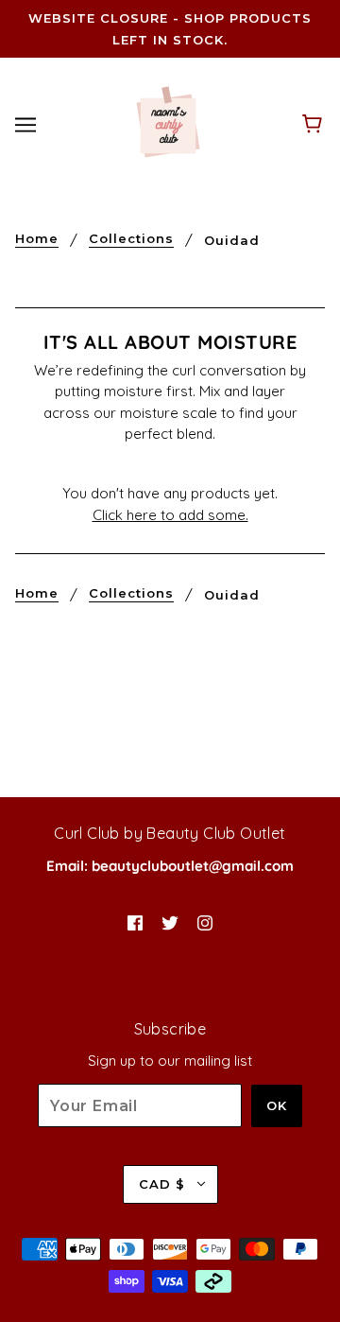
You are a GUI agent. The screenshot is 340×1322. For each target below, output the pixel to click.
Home (37, 239)
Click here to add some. (170, 515)
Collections (131, 239)
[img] (135, 921)
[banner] (168, 122)
